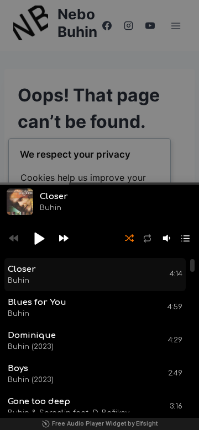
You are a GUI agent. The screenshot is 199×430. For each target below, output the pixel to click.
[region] (99, 335)
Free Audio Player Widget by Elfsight (105, 423)
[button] (39, 238)
